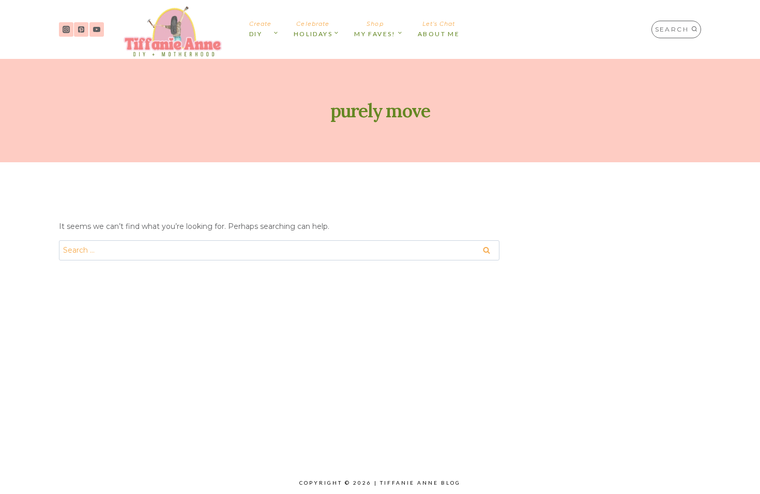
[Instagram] (66, 29)
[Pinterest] (81, 29)
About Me (439, 29)
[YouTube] (96, 29)
